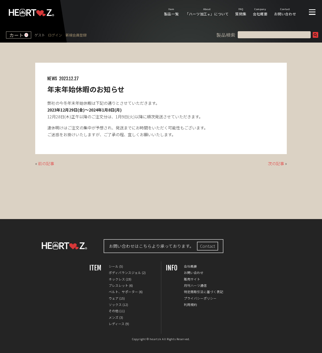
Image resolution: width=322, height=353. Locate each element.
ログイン (55, 35)
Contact (207, 246)
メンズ (113, 317)
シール (113, 266)
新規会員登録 (76, 35)
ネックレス (117, 279)
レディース (117, 323)
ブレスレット (118, 285)
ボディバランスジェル (125, 272)
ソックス (115, 304)
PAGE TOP (314, 345)
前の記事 (46, 163)
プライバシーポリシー (200, 298)
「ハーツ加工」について (207, 12)
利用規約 (190, 304)
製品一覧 (171, 12)
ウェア (113, 298)
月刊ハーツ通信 (195, 285)
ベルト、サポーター (123, 291)
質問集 (240, 12)
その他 (113, 310)
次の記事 (276, 163)
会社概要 (260, 12)
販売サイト (192, 279)
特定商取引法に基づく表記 (203, 291)
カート (18, 35)
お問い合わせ (285, 12)
